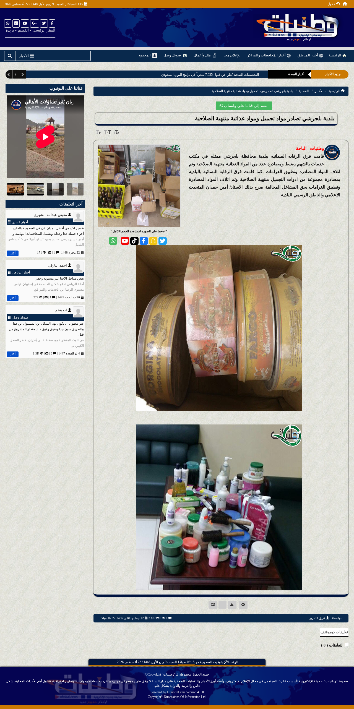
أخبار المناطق (308, 55)
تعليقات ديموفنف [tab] (334, 632)
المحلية (304, 91)
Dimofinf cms (176, 692)
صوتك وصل (172, 55)
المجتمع (145, 55)
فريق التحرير (317, 618)
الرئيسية (335, 55)
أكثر (12, 253)
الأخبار (319, 91)
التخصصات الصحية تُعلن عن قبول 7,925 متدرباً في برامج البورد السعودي (210, 75)
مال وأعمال (203, 55)
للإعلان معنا (232, 55)
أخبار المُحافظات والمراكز (267, 55)
